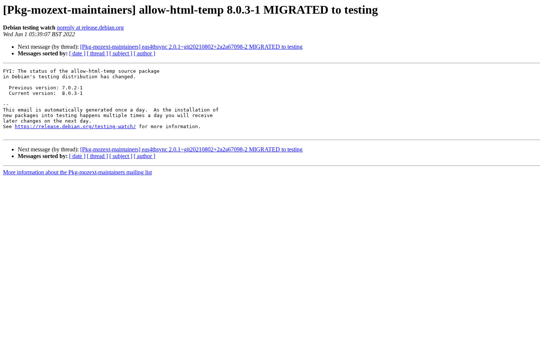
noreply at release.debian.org (90, 27)
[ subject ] (120, 53)
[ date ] (77, 53)
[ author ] (144, 53)
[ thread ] (97, 53)
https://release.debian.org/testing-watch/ (75, 126)
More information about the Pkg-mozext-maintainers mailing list (77, 172)
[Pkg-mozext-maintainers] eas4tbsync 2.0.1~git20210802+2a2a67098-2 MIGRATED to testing (191, 47)
